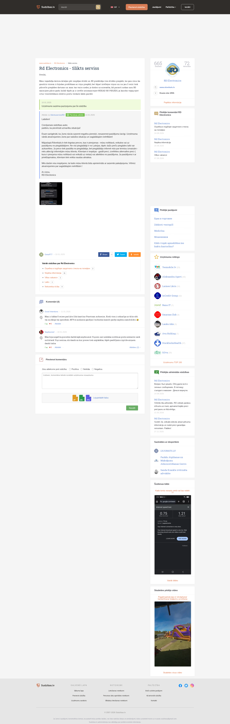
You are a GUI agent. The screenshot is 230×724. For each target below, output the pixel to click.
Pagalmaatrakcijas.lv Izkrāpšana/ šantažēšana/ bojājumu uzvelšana (172, 598)
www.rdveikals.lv (167, 87)
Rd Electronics (162, 123)
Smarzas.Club (169, 314)
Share (104, 254)
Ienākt (187, 7)
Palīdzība (170, 7)
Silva (165, 352)
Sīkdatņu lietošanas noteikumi (116, 701)
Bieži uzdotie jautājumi (153, 691)
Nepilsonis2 (49, 332)
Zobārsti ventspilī (163, 224)
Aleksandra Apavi (172, 276)
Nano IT (166, 305)
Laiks (47, 282)
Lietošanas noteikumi (116, 691)
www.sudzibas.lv (45, 63)
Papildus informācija (172, 102)
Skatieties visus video (172, 672)
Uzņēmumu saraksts (79, 701)
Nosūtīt (132, 408)
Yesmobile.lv (169, 267)
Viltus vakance (51, 277)
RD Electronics (59, 63)
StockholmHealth (171, 343)
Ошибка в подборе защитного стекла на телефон (67, 268)
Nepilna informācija (53, 273)
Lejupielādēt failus (101, 398)
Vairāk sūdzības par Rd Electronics (58, 263)
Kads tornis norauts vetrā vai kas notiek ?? (172, 491)
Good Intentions (51, 311)
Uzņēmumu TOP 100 (172, 362)
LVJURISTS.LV (168, 450)
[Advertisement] (115, 36)
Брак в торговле (163, 218)
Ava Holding (169, 333)
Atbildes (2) (134, 347)
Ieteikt (136, 254)
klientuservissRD (58, 115)
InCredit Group (170, 295)
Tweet (122, 254)
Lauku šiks (168, 324)
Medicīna (159, 230)
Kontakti (154, 701)
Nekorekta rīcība (52, 286)
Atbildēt (58, 324)
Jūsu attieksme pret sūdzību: (54, 369)
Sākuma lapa (79, 691)
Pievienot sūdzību (136, 7)
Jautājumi (156, 7)
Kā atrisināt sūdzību (154, 696)
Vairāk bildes (172, 580)
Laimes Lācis (169, 286)
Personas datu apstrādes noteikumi (116, 696)
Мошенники (161, 237)
